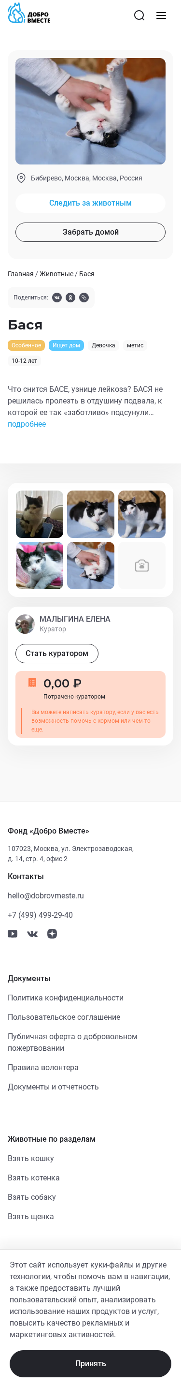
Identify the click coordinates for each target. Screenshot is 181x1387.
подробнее (27, 424)
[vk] (57, 299)
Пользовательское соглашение (64, 1017)
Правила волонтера (43, 1067)
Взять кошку (31, 1158)
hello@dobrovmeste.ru (46, 895)
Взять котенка (34, 1177)
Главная (21, 274)
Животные (56, 274)
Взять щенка (31, 1216)
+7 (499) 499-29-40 (40, 915)
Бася (87, 274)
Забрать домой (91, 232)
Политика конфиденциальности (66, 997)
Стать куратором (57, 653)
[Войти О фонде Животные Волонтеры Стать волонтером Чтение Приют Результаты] (161, 15)
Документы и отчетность (53, 1086)
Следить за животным (90, 203)
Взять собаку (32, 1197)
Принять (90, 1363)
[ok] (70, 299)
